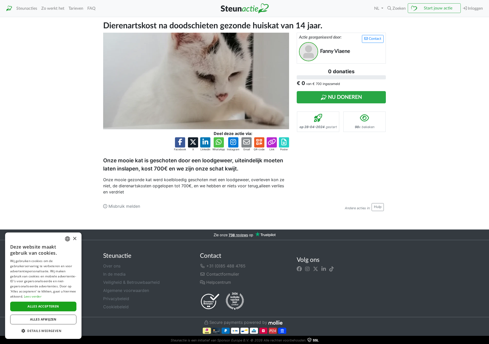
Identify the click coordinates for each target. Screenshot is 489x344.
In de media (114, 274)
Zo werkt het (52, 8)
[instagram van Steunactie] (307, 269)
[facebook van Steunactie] (299, 269)
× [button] (74, 239)
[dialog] (43, 285)
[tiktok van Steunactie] (331, 269)
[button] (396, 8)
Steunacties (26, 8)
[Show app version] (485, 340)
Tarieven (76, 8)
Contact (374, 39)
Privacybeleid (116, 298)
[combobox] (67, 238)
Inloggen (475, 8)
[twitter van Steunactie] (315, 269)
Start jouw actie (438, 8)
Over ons (111, 265)
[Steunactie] (9, 8)
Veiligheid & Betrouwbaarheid (131, 282)
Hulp (378, 207)
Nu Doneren (344, 97)
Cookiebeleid (116, 306)
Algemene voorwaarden (126, 290)
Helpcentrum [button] (218, 282)
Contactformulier (222, 274)
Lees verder (33, 296)
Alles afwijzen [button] (43, 319)
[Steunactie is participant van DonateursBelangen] (210, 301)
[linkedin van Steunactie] (323, 269)
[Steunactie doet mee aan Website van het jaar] (235, 301)
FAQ (91, 8)
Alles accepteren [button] (43, 306)
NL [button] (377, 8)
